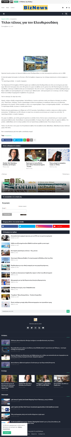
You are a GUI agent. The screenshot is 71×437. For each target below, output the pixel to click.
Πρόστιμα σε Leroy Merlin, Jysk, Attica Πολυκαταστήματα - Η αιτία (35, 164)
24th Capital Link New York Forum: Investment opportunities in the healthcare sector (35, 407)
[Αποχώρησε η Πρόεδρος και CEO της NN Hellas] (44, 378)
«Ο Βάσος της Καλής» (26, 2)
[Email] (31, 140)
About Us (34, 434)
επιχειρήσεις (13, 19)
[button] (66, 2)
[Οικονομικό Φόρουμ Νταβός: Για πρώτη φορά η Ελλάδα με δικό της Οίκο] (5, 260)
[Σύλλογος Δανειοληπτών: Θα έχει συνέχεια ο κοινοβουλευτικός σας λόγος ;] (5, 342)
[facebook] (62, 7)
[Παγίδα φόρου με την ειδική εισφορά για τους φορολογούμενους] (5, 267)
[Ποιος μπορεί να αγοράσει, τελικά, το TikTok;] (59, 155)
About (7, 7)
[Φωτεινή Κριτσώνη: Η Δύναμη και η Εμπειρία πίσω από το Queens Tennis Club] (9, 378)
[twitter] (66, 7)
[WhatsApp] (24, 140)
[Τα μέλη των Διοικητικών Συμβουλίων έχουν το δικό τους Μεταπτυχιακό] (5, 275)
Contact (12, 7)
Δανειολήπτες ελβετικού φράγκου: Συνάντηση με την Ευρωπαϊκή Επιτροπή (33, 362)
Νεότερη (4, 174)
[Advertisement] (35, 42)
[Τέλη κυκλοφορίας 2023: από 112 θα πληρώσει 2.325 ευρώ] (5, 416)
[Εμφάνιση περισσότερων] (34, 140)
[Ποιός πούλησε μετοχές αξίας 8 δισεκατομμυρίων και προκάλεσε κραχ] (5, 304)
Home (2, 7)
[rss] (69, 7)
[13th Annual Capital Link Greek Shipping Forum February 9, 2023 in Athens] (5, 401)
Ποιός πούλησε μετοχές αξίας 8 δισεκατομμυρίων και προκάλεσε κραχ (31, 302)
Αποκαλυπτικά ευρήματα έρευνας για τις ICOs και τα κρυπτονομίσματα (31, 236)
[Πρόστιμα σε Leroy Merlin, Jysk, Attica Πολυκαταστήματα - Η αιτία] (35, 155)
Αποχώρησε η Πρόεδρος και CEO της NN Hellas (43, 384)
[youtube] (43, 327)
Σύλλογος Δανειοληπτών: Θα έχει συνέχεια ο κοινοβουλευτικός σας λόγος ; (32, 340)
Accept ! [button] (7, 432)
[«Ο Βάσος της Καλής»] (11, 1)
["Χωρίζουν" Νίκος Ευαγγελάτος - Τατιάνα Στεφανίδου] (5, 297)
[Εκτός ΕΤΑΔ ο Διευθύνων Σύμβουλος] (62, 378)
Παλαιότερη (66, 174)
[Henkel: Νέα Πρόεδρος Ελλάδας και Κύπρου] (12, 155)
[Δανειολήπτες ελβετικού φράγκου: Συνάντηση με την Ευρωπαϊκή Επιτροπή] (5, 364)
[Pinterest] (28, 140)
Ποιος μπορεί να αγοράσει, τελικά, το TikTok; (58, 164)
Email (4, 208)
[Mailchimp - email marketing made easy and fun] (23, 215)
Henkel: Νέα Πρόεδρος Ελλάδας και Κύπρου (10, 164)
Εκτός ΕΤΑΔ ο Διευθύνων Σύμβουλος (61, 384)
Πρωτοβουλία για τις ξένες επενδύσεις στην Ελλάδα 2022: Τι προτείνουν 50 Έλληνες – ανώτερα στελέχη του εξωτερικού (38, 348)
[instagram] (44, 226)
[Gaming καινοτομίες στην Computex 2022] (5, 289)
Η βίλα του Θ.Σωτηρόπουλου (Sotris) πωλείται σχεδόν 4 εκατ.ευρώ (30, 243)
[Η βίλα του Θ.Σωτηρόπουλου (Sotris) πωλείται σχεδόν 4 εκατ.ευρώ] (5, 245)
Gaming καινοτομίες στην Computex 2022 (23, 287)
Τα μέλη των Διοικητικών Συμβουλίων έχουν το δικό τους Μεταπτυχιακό (31, 273)
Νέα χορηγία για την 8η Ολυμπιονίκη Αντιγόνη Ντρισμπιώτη (28, 280)
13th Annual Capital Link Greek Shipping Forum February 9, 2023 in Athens (32, 399)
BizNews (40, 431)
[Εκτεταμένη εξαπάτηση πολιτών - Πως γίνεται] (5, 253)
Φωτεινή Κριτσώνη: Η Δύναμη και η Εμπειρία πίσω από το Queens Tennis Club (8, 386)
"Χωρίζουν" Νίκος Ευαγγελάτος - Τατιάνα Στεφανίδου (26, 295)
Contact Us (41, 434)
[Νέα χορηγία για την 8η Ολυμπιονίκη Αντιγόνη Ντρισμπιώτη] (5, 282)
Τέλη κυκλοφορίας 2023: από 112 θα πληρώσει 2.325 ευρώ (28, 414)
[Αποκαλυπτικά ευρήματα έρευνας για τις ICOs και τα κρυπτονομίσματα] (5, 238)
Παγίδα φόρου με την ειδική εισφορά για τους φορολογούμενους (29, 265)
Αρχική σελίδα (5, 19)
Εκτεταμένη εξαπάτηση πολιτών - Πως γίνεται (24, 250)
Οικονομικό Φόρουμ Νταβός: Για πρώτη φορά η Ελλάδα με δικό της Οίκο (32, 258)
